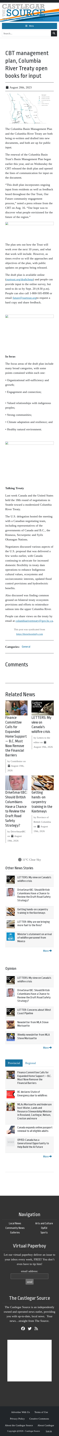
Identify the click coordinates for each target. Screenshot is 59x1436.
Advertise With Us (20, 1412)
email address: (29, 1271)
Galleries (15, 1232)
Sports (44, 1232)
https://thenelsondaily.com (29, 634)
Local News (15, 1223)
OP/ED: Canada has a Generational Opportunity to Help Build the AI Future (33, 1143)
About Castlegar (46, 1425)
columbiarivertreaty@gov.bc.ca (34, 620)
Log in (49, 1431)
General (26, 646)
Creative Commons (39, 1418)
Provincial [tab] (14, 1063)
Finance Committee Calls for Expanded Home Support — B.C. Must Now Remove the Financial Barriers (16, 736)
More (46, 950)
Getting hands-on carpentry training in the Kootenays (41, 801)
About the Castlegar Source (19, 1425)
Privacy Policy (17, 1418)
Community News (15, 1228)
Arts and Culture (44, 1223)
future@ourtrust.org (24, 297)
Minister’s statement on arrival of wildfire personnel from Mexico (34, 938)
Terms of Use (41, 1412)
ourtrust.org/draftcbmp (19, 279)
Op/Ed (44, 1228)
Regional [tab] (30, 1063)
